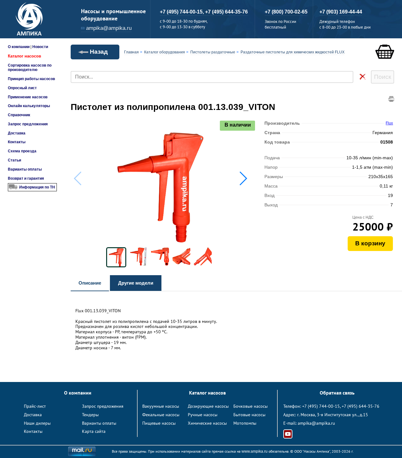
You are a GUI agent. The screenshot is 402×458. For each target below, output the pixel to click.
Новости (40, 47)
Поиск (382, 77)
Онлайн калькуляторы (29, 106)
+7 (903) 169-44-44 (340, 11)
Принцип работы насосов (31, 79)
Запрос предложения (28, 124)
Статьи (14, 160)
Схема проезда (22, 151)
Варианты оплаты (25, 169)
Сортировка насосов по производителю (30, 67)
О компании (19, 47)
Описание (90, 283)
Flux (389, 123)
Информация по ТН (37, 187)
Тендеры (90, 414)
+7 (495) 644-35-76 (226, 11)
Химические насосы (207, 423)
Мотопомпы (244, 423)
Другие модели (135, 283)
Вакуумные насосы (160, 406)
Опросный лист (22, 88)
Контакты (16, 142)
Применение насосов (27, 97)
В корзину (370, 243)
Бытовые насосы (249, 414)
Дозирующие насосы (208, 406)
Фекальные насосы (160, 414)
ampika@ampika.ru (109, 28)
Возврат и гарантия (26, 178)
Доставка (16, 133)
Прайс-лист (35, 406)
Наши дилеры (37, 423)
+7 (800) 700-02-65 (286, 11)
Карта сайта (94, 431)
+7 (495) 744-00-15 (321, 406)
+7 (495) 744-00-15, (182, 11)
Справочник (19, 115)
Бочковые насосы (250, 406)
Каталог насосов (24, 56)
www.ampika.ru (255, 451)
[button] (243, 178)
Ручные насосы (202, 414)
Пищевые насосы (159, 423)
